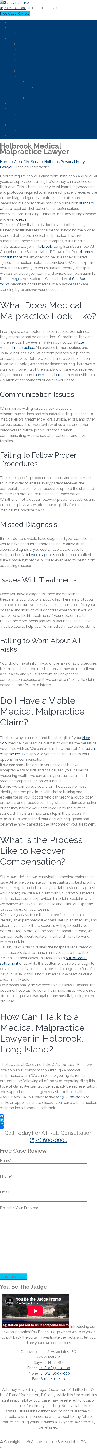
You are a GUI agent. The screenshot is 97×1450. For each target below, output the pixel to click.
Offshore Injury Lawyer (36, 55)
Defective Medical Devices (40, 49)
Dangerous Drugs (32, 44)
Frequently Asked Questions (41, 130)
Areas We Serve (22, 103)
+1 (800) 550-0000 (54, 1368)
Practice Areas (21, 38)
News (13, 109)
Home (14, 22)
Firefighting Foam (41, 98)
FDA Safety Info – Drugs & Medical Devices (54, 114)
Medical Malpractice (35, 60)
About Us (17, 28)
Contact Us (18, 136)
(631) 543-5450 (52, 1379)
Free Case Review (15, 13)
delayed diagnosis (40, 555)
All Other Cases (31, 76)
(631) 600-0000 (13, 8)
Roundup (34, 82)
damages (14, 279)
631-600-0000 (72, 1097)
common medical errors (46, 375)
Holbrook (44, 246)
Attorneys (26, 33)
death (21, 219)
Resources (18, 125)
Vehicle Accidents (33, 65)
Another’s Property (33, 71)
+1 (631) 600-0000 (54, 1373)
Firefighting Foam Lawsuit (39, 120)
